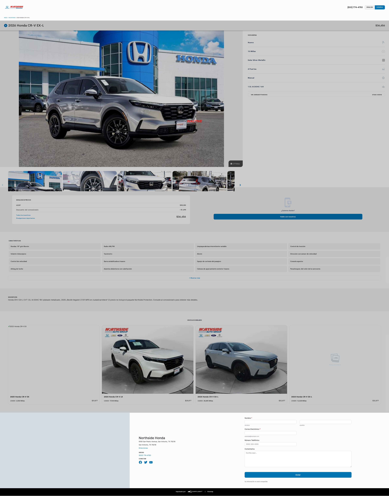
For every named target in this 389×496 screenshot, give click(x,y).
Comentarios (250, 449)
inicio (5, 17)
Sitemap (209, 491)
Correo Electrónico (252, 429)
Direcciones (143, 448)
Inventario (12, 17)
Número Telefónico (252, 440)
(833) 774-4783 (355, 7)
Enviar (298, 475)
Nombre (248, 418)
